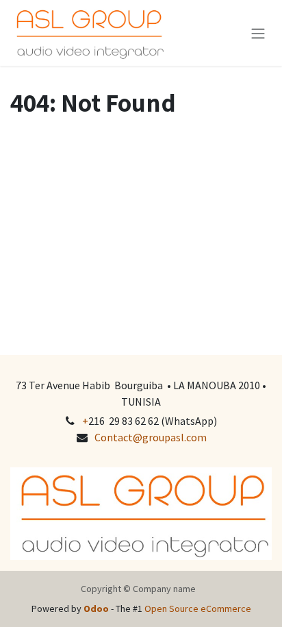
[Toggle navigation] (258, 33)
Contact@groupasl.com (150, 437)
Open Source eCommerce (197, 608)
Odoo (97, 608)
